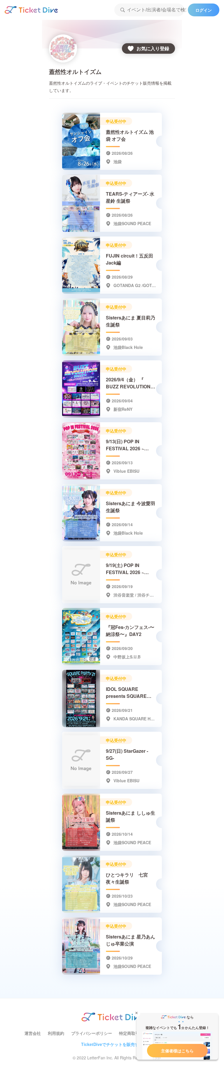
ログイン (203, 10)
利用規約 (56, 1033)
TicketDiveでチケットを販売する (112, 1044)
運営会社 (32, 1033)
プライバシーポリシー (91, 1033)
